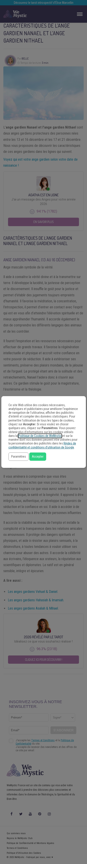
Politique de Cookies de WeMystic (40, 436)
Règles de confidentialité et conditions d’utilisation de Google (42, 445)
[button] (18, 456)
